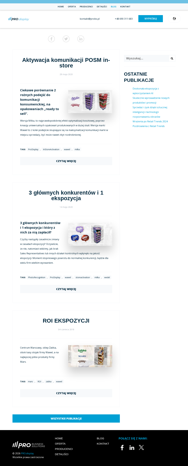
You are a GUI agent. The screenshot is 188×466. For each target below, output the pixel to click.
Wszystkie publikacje (66, 418)
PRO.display (27, 453)
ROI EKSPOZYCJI (66, 321)
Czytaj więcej (66, 161)
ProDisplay (33, 149)
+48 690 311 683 (124, 18)
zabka (48, 381)
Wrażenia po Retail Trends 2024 (150, 121)
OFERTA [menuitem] (72, 6)
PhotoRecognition (36, 277)
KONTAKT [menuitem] (125, 6)
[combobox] (150, 58)
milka (77, 149)
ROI (39, 381)
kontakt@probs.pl (90, 18)
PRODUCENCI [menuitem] (86, 6)
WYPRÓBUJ (151, 18)
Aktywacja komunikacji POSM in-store (66, 63)
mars (30, 381)
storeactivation (83, 277)
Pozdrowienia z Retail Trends (149, 126)
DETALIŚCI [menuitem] (102, 6)
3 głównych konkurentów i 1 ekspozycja (66, 195)
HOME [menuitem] (61, 6)
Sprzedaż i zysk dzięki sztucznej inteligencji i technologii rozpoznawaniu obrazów (150, 112)
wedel (107, 277)
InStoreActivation (51, 149)
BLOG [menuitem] (113, 6)
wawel (67, 149)
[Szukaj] (172, 58)
